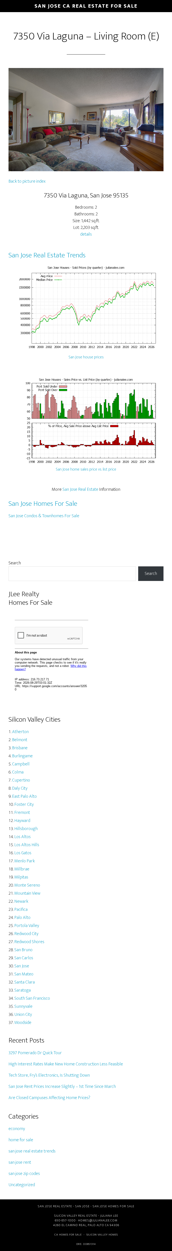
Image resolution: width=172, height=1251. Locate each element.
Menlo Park (24, 861)
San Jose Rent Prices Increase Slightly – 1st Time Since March (62, 1086)
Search (15, 563)
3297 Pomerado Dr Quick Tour (35, 1053)
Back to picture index (27, 181)
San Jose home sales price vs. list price (86, 469)
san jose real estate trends (32, 1151)
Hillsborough (26, 829)
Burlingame (22, 756)
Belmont (19, 740)
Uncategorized (22, 1185)
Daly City (20, 788)
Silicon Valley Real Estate (75, 1215)
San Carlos (23, 958)
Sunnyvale (23, 1006)
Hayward (22, 820)
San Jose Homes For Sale (43, 504)
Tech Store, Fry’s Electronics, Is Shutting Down (49, 1075)
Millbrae (21, 869)
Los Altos (22, 837)
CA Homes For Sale (68, 1234)
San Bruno (23, 950)
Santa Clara (24, 982)
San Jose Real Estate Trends (47, 255)
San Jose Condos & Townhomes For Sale (44, 516)
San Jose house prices (86, 357)
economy (17, 1129)
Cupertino (21, 780)
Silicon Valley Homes (102, 1234)
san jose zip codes (24, 1173)
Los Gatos (22, 853)
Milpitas (21, 877)
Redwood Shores (29, 942)
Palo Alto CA (98, 1225)
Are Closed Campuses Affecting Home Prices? (49, 1098)
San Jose (21, 966)
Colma (18, 772)
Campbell (21, 764)
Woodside (22, 1022)
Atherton (20, 732)
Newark (21, 901)
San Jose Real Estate (80, 489)
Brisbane (20, 748)
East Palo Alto (24, 796)
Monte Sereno (27, 885)
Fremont (22, 812)
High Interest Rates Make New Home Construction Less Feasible (66, 1064)
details (86, 234)
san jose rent (20, 1162)
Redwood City (26, 934)
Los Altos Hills (26, 845)
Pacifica (21, 909)
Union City (23, 1014)
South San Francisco (32, 998)
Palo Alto (22, 917)
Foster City (24, 804)
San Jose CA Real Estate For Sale (86, 6)
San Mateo (23, 974)
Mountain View (27, 893)
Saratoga (22, 990)
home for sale (21, 1140)
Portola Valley (26, 925)
